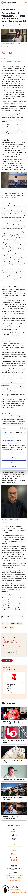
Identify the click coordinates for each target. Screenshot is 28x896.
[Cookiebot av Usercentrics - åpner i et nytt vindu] (20, 428)
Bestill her (14, 855)
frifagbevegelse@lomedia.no (14, 827)
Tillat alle (14, 457)
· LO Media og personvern (14, 880)
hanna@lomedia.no (5, 59)
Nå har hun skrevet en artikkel (12, 76)
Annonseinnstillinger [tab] (21, 432)
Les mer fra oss (10, 652)
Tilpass (13, 462)
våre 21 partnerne (9, 440)
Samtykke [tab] (4, 432)
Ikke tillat (14, 466)
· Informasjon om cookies (14, 879)
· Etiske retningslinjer (14, 874)
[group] (14, 683)
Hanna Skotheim (6, 57)
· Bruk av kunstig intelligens (14, 877)
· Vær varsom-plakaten (16, 891)
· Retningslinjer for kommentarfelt (14, 875)
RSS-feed (14, 850)
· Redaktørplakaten (15, 889)
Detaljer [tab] (11, 432)
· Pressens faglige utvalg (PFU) (18, 892)
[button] (22, 683)
